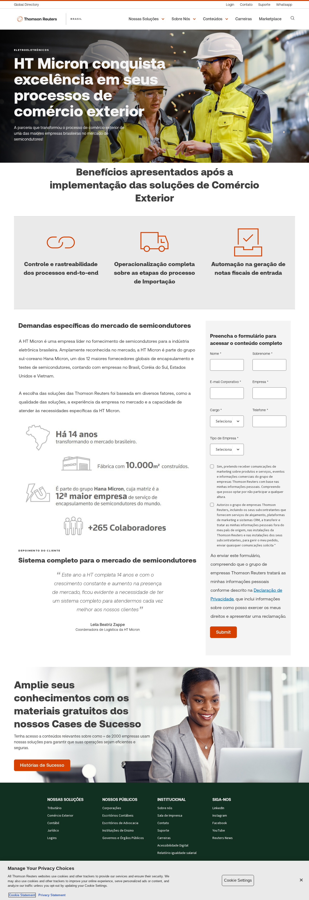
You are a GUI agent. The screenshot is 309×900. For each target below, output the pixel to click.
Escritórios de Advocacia (120, 823)
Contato (163, 823)
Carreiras (164, 838)
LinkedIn (218, 808)
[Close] (301, 880)
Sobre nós (164, 808)
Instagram (219, 815)
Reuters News (222, 838)
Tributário (54, 808)
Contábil (53, 823)
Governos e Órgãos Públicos (123, 838)
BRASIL (76, 18)
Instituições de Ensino (118, 830)
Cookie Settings (238, 880)
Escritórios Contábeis (117, 815)
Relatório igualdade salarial (177, 853)
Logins (52, 838)
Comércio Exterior (60, 815)
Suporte (163, 830)
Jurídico (53, 830)
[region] (154, 880)
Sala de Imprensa (169, 815)
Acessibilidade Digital (172, 845)
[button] (147, 19)
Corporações (111, 808)
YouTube (218, 830)
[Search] (292, 18)
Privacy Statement (50, 895)
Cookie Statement (22, 895)
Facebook (219, 823)
